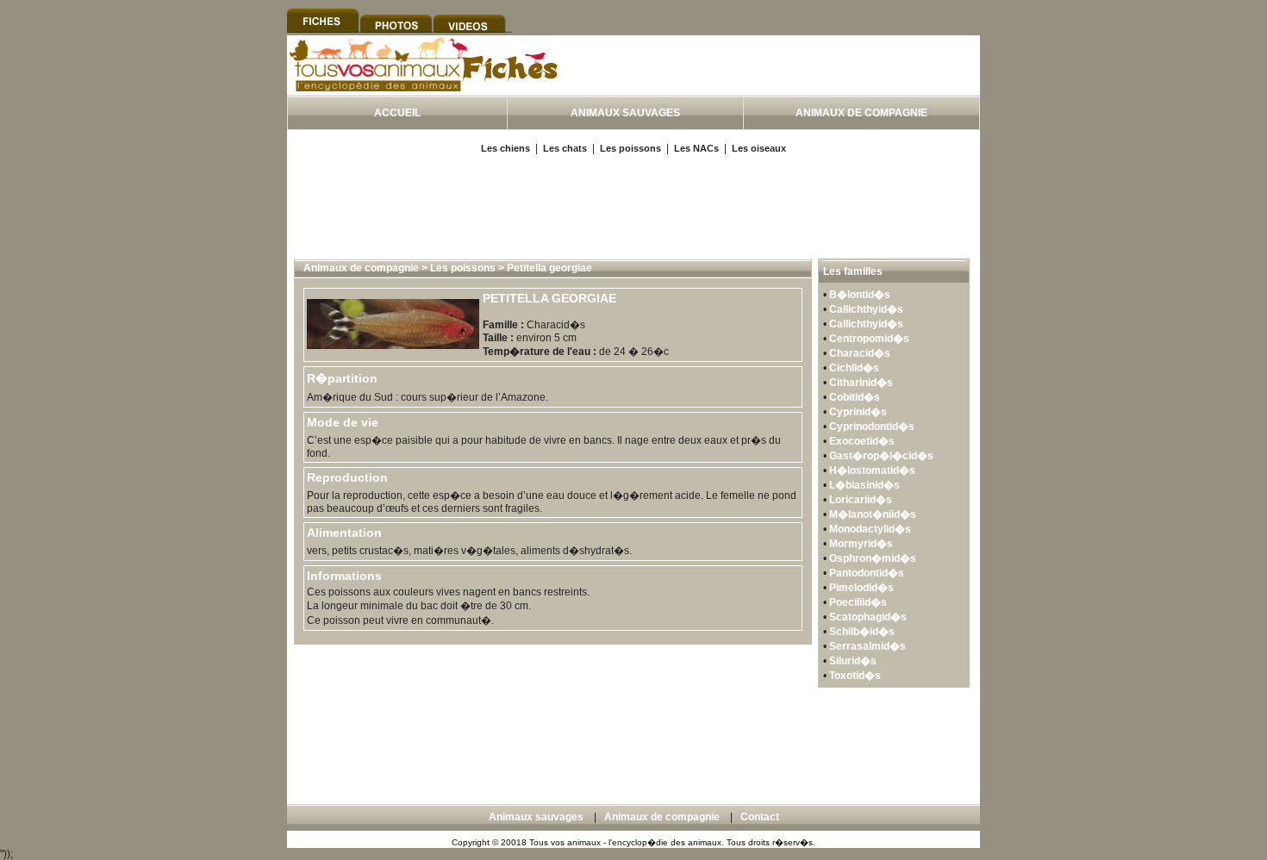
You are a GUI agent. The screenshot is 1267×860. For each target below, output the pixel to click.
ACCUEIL (397, 113)
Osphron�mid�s (872, 558)
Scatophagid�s (868, 617)
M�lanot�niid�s (872, 514)
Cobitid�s (854, 397)
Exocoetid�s (862, 441)
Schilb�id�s (862, 632)
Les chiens (505, 148)
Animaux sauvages (536, 817)
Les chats (565, 148)
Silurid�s (853, 661)
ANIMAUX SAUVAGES (625, 113)
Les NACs (696, 148)
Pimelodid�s (861, 588)
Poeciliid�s (858, 602)
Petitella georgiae (549, 268)
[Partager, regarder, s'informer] (425, 89)
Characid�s (859, 353)
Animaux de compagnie (361, 268)
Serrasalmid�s (867, 646)
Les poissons (630, 148)
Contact (759, 817)
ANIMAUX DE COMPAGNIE (861, 113)
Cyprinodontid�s (871, 427)
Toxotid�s (855, 676)
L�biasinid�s (864, 485)
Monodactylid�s (870, 529)
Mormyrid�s (861, 544)
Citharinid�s (861, 383)
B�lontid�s (859, 295)
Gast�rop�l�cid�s (881, 456)
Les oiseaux (759, 148)
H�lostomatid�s (872, 470)
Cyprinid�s (858, 412)
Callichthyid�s (866, 309)
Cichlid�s (854, 368)
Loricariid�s (860, 500)
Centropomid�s (869, 339)
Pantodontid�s (866, 573)
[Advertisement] (778, 84)
